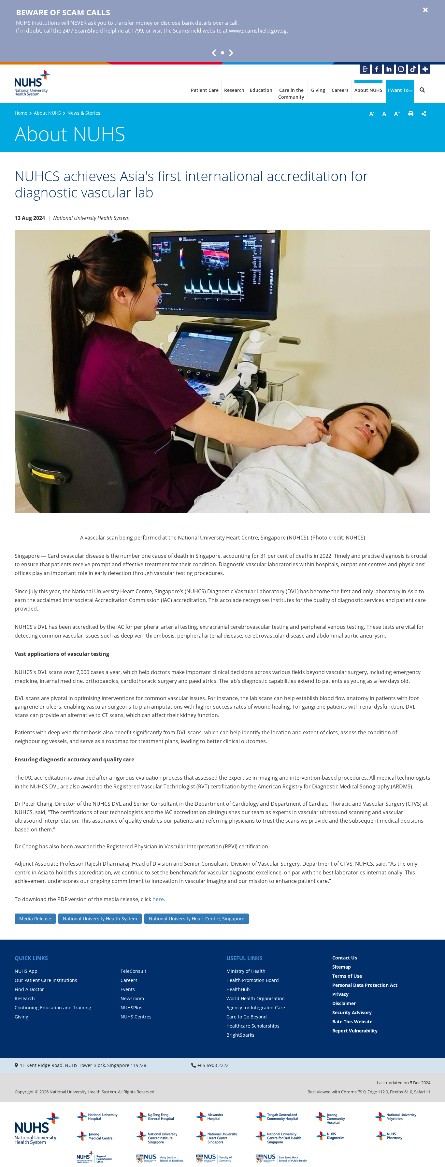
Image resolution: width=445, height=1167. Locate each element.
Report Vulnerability (355, 1031)
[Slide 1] (222, 52)
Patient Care (205, 90)
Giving (318, 90)
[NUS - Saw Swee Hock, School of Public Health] (281, 1157)
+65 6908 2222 (213, 1065)
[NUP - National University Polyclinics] (401, 1118)
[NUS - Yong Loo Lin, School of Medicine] (162, 1157)
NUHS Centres (136, 1017)
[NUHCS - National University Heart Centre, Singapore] (222, 1137)
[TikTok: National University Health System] (413, 69)
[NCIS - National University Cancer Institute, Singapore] (162, 1137)
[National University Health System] (32, 83)
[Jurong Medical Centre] (103, 1137)
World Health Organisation (255, 998)
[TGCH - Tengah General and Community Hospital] (281, 1118)
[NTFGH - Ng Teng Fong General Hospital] (162, 1118)
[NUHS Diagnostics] (341, 1137)
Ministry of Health (246, 971)
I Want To (398, 90)
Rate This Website (352, 1021)
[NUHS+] (425, 69)
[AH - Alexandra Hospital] (222, 1118)
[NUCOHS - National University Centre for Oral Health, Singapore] (281, 1137)
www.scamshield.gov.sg (258, 30)
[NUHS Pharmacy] (401, 1137)
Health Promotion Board (252, 980)
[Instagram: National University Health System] (401, 69)
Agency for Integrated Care (255, 1007)
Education (261, 90)
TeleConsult (133, 971)
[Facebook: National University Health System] (377, 69)
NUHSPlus (131, 1007)
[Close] (425, 10)
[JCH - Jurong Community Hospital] (341, 1118)
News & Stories (83, 113)
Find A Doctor (29, 989)
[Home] (37, 1129)
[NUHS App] (365, 69)
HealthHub (238, 989)
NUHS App (26, 971)
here (158, 899)
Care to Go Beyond (246, 1017)
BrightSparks (240, 1035)
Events (128, 989)
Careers (340, 90)
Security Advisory (352, 1012)
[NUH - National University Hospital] (103, 1118)
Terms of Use (347, 976)
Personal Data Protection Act (364, 985)
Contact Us (344, 958)
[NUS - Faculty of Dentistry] (222, 1157)
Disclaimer (344, 1003)
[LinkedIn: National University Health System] (389, 69)
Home (21, 113)
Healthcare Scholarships (253, 1026)
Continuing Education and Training (53, 1007)
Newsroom (132, 998)
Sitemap (341, 967)
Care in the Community (291, 93)
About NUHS (368, 90)
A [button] (371, 113)
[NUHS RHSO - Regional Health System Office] (103, 1157)
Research (234, 90)
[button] (411, 114)
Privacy (340, 994)
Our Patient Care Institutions (46, 980)
